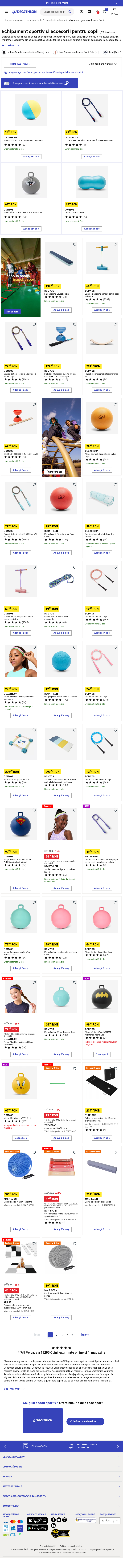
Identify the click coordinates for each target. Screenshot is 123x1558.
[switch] (6, 83)
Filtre (20, 63)
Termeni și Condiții (48, 1546)
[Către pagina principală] (24, 11)
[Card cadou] (13, 1529)
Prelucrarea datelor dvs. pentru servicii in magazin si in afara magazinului (45, 1549)
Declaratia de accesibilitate (74, 1553)
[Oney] (6, 1534)
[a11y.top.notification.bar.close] (116, 3)
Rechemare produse (50, 1553)
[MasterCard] (13, 1522)
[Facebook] (53, 1520)
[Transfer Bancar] (6, 1530)
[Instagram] (64, 1520)
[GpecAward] (60, 1536)
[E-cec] (20, 1530)
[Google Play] (37, 1529)
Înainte (85, 1334)
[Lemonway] (20, 1534)
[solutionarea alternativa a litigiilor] (85, 1521)
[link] (12, 312)
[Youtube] (59, 1520)
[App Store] (37, 1522)
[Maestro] (20, 1522)
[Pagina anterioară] (5, 1446)
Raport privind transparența (102, 1549)
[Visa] (6, 1522)
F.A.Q (84, 1549)
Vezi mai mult (9, 45)
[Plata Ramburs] (13, 1535)
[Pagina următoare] (118, 1446)
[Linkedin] (53, 1526)
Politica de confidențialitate (71, 1546)
